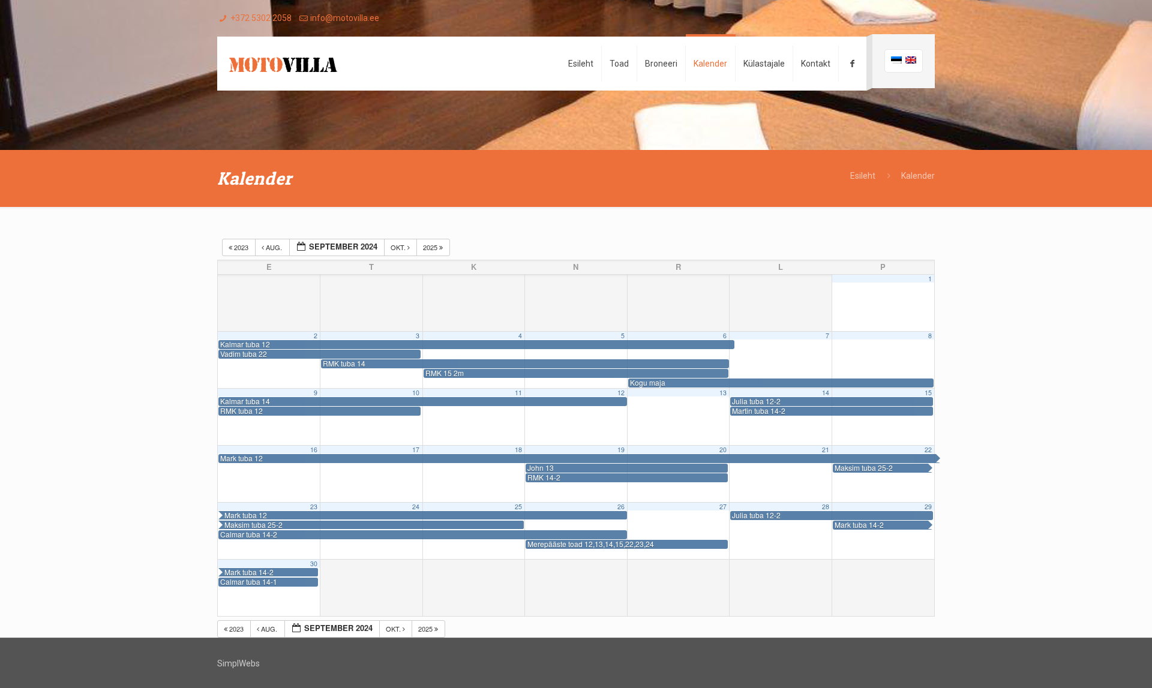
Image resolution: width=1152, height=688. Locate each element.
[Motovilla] (283, 64)
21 (825, 449)
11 (518, 392)
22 (928, 449)
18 (518, 449)
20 (723, 449)
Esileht (862, 176)
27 (723, 506)
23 (313, 506)
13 (723, 392)
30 (313, 563)
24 (415, 506)
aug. (274, 247)
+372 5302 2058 (261, 18)
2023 (241, 247)
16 (313, 449)
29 (928, 506)
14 (825, 392)
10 (415, 392)
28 (825, 506)
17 (415, 449)
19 (621, 449)
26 (621, 506)
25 (518, 506)
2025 (431, 247)
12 (621, 392)
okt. (399, 247)
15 (928, 392)
